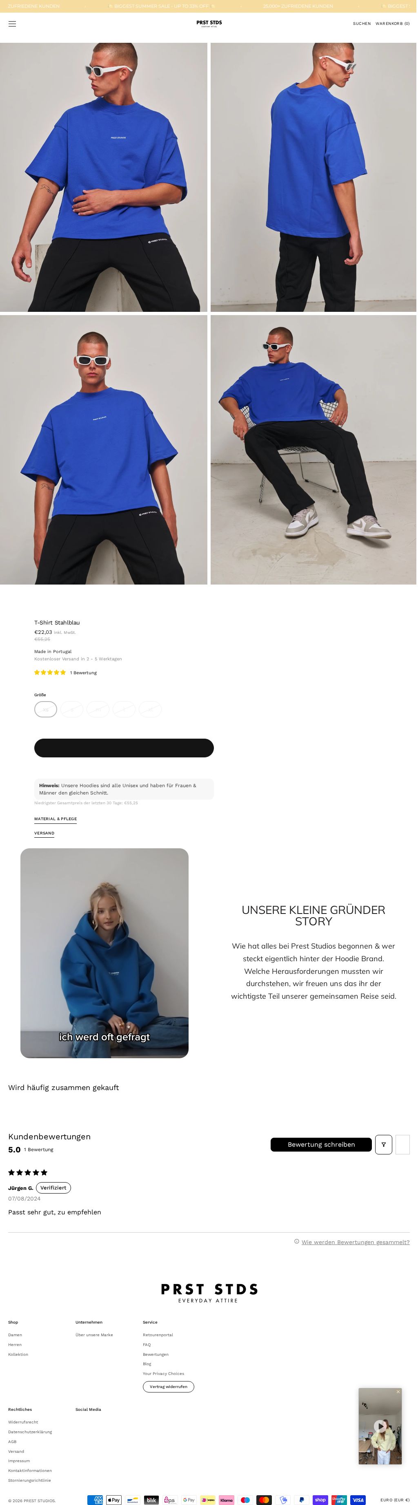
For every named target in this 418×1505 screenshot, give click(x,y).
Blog (147, 1352)
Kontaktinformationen (30, 1458)
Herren (15, 1333)
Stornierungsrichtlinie (29, 1468)
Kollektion (18, 1342)
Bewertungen (156, 1342)
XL (155, 703)
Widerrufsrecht (23, 1410)
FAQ (147, 1333)
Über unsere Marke (94, 1323)
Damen (15, 1323)
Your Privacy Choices (163, 1361)
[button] (12, 24)
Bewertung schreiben (315, 1132)
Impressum (19, 1449)
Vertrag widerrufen (168, 1375)
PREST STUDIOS (39, 1489)
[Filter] (377, 1133)
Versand (16, 1439)
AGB (12, 1430)
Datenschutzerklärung (30, 1420)
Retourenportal (158, 1323)
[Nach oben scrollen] (400, 1493)
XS (50, 703)
